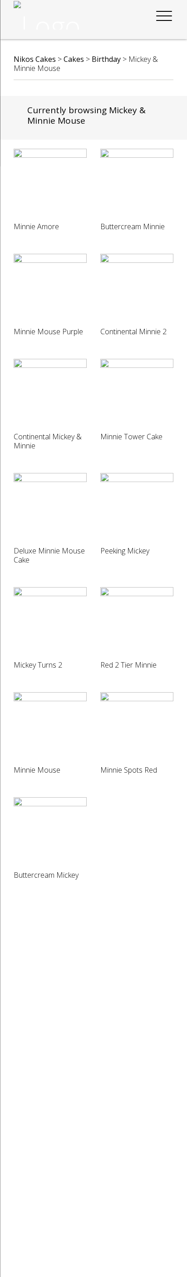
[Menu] (163, 16)
